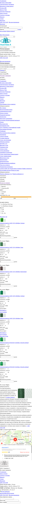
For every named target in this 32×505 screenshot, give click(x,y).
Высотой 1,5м (3, 216)
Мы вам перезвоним (14, 22)
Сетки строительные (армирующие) (9, 154)
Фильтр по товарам (5, 182)
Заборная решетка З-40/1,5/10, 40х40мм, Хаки (11, 247)
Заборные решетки (5, 141)
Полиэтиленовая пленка (6, 109)
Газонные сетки (4, 147)
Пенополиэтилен (4, 161)
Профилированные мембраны (7, 163)
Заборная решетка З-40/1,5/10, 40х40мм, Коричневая (13, 271)
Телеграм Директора (5, 11)
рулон (15, 237)
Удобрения (2, 131)
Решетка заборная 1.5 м (6, 174)
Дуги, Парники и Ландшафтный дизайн (10, 127)
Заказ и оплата (3, 13)
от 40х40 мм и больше (7, 206)
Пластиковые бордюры (6, 129)
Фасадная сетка (4, 124)
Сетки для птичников (5, 140)
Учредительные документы (7, 4)
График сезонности (27, 168)
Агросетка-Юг (5, 188)
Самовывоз (8, 75)
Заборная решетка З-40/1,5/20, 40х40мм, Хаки (11, 318)
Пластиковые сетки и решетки (7, 104)
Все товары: (3, 107)
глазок (19, 29)
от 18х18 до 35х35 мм (6, 204)
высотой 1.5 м (3, 143)
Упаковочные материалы (6, 166)
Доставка (2, 75)
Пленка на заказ (15, 170)
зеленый (3, 191)
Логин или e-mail (4, 27)
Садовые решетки (4, 138)
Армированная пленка (5, 111)
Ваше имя (2, 500)
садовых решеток (10, 397)
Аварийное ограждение (6, 152)
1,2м (2, 209)
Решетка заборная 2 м (18, 174)
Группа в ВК (3, 8)
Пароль (2, 29)
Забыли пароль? (11, 31)
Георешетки (3, 134)
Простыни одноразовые (6, 118)
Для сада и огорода (5, 165)
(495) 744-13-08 (4, 22)
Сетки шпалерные (4, 150)
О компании (3, 0)
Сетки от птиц (3, 149)
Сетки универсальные (5, 156)
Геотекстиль (3, 116)
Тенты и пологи (4, 113)
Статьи (2, 18)
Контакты (2, 20)
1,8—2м (3, 213)
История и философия (5, 2)
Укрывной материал (5, 115)
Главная (2, 102)
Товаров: (2, 70)
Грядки (2, 122)
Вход (1, 34)
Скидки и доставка (5, 15)
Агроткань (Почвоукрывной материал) (10, 120)
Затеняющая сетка (4, 125)
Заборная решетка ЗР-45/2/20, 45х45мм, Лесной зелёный (14, 367)
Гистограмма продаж (5, 170)
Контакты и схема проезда (6, 6)
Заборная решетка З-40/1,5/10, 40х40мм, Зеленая (12, 223)
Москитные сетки (4, 157)
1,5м (2, 211)
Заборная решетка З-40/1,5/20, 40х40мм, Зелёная (12, 296)
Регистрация (3, 31)
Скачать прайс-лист (5, 168)
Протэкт (3, 186)
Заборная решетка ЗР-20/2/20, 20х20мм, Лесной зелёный (14, 342)
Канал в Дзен (3, 9)
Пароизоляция (3, 159)
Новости (2, 17)
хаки (2, 193)
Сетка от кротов (4, 136)
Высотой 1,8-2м (4, 145)
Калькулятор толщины (16, 168)
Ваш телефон (3, 502)
